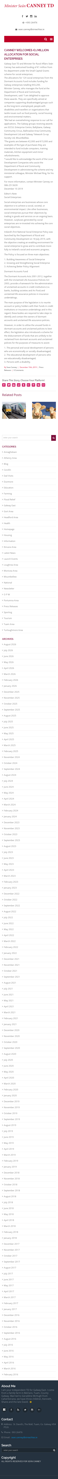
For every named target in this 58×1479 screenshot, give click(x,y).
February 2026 (11, 677)
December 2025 (11, 689)
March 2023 (10, 873)
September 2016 (12, 1330)
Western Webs (25, 1474)
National (8, 579)
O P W (7, 591)
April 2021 (9, 1003)
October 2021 (10, 968)
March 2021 (10, 1009)
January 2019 (10, 1163)
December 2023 (11, 819)
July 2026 (8, 647)
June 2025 (9, 724)
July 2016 (8, 1341)
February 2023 (11, 879)
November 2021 (12, 962)
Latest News (9, 550)
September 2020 (12, 1045)
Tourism (8, 615)
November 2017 (12, 1247)
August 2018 (10, 1193)
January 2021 (10, 1021)
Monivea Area (10, 567)
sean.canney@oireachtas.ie (24, 1436)
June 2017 (9, 1276)
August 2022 (10, 908)
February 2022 (11, 944)
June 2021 (9, 991)
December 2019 (11, 1098)
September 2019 (12, 1116)
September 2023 (12, 837)
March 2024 (10, 801)
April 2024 (9, 795)
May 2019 (9, 1140)
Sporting (8, 609)
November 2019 (12, 1104)
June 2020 (9, 1063)
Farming (8, 490)
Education (8, 484)
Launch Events (11, 556)
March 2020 (10, 1080)
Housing (8, 532)
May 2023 (9, 861)
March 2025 (10, 742)
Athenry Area (10, 455)
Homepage (9, 526)
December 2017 (11, 1241)
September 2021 (12, 973)
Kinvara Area (10, 544)
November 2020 (12, 1033)
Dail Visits (8, 472)
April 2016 (9, 1359)
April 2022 (9, 932)
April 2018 (9, 1217)
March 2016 (10, 1365)
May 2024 (9, 789)
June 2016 (9, 1347)
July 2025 (8, 718)
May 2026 (9, 659)
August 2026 (10, 641)
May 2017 (9, 1282)
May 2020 (9, 1068)
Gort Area (8, 508)
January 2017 (10, 1306)
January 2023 (10, 884)
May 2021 (9, 997)
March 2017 (10, 1294)
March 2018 (10, 1223)
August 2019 (10, 1122)
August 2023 (10, 843)
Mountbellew (10, 573)
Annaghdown (10, 449)
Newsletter (9, 585)
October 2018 (10, 1181)
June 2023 (9, 855)
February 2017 (11, 1300)
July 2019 (8, 1128)
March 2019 (10, 1152)
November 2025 (12, 694)
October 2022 (10, 896)
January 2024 (10, 813)
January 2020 (10, 1092)
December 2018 (11, 1169)
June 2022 (9, 920)
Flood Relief (9, 496)
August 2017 (10, 1264)
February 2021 (11, 1015)
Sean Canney (12, 369)
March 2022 (10, 938)
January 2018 (10, 1235)
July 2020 (8, 1057)
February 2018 (11, 1229)
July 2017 (8, 1270)
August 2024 (10, 772)
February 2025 (11, 748)
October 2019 (10, 1110)
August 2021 (10, 979)
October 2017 (10, 1252)
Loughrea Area (11, 562)
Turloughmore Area (13, 627)
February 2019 (11, 1157)
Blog (6, 461)
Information (9, 538)
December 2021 (11, 956)
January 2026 (10, 683)
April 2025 (9, 736)
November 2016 (12, 1318)
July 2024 (8, 778)
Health (7, 520)
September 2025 (12, 706)
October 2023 (10, 831)
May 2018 (9, 1211)
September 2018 (12, 1187)
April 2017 (9, 1288)
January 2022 (10, 950)
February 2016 (11, 1371)
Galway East (9, 502)
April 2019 (9, 1146)
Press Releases (11, 603)
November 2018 (12, 1175)
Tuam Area (9, 621)
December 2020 (11, 1027)
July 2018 (8, 1199)
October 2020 (10, 1039)
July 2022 (8, 914)
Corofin (7, 467)
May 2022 (9, 926)
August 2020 (10, 1051)
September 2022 (12, 902)
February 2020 (11, 1086)
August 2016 (10, 1336)
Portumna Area (11, 597)
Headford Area (11, 514)
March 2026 (10, 671)
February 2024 (11, 807)
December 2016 (11, 1312)
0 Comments (19, 372)
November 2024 (12, 754)
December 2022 (11, 890)
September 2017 (12, 1258)
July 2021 (8, 985)
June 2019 (9, 1134)
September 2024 (12, 766)
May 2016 (9, 1353)
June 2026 (9, 653)
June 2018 (9, 1205)
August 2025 (10, 712)
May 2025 (9, 730)
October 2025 (10, 700)
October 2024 (10, 760)
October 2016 (10, 1324)
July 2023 (8, 849)
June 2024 (9, 784)
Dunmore (8, 478)
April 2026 (9, 665)
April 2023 (9, 867)
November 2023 (12, 825)
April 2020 (9, 1074)
